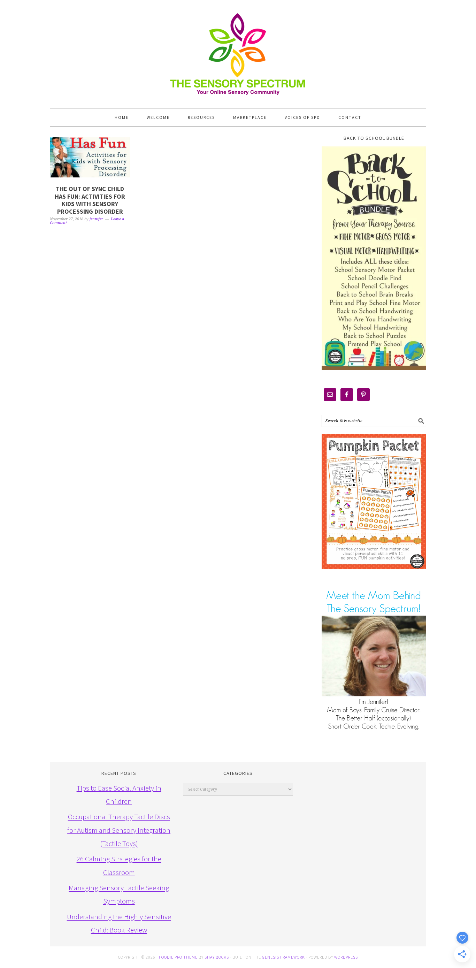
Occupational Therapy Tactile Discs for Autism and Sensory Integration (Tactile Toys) (118, 830)
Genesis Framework (283, 957)
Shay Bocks (217, 957)
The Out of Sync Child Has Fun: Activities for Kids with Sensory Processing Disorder (90, 200)
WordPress (346, 957)
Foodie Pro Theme (178, 957)
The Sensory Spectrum (238, 50)
